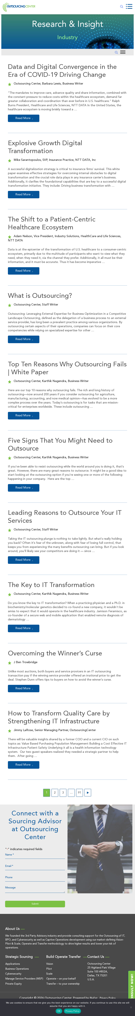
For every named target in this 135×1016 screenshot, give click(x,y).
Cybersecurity (13, 974)
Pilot (49, 969)
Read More (22, 118)
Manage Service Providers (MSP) (24, 979)
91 (79, 792)
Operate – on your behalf (61, 979)
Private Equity (13, 984)
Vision (49, 964)
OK (59, 1011)
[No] (131, 1007)
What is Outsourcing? (40, 296)
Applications (12, 964)
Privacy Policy (73, 1011)
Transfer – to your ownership (63, 984)
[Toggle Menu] (122, 52)
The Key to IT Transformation (51, 585)
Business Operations (17, 969)
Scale (49, 974)
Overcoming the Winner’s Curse (55, 653)
